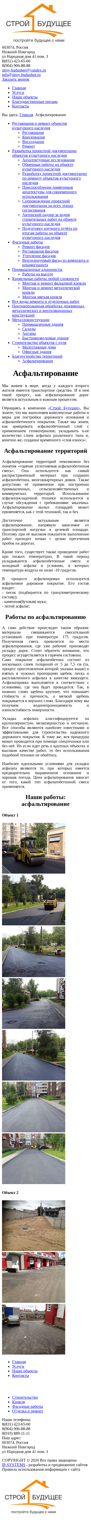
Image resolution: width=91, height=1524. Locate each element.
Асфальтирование (37, 361)
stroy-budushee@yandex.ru (24, 70)
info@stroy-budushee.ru (21, 75)
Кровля (18, 1402)
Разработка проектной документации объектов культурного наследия (44, 153)
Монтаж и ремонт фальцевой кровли (54, 283)
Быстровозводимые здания (45, 338)
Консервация (33, 137)
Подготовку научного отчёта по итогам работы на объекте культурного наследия (49, 233)
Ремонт (28, 146)
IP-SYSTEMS (13, 1465)
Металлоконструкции (31, 320)
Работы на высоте (37, 274)
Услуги (18, 92)
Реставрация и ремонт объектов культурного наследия (39, 125)
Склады (29, 329)
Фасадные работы (27, 242)
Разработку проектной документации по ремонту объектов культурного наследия (54, 178)
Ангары (29, 333)
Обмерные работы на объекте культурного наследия (47, 166)
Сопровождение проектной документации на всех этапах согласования (47, 205)
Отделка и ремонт (27, 1411)
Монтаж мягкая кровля (42, 297)
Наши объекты (25, 97)
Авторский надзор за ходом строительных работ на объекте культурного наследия (49, 219)
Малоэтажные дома (39, 347)
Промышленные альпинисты (37, 269)
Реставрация (33, 132)
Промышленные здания (42, 324)
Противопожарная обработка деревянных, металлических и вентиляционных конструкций (48, 310)
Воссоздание (33, 142)
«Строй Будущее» (64, 408)
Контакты (20, 106)
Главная (19, 88)
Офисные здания (36, 352)
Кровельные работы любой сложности (45, 278)
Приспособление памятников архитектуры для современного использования (49, 192)
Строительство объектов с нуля (39, 342)
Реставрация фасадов (40, 251)
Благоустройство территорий (37, 356)
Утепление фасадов (39, 256)
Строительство (25, 1397)
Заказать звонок (15, 79)
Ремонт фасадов (36, 247)
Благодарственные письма (35, 101)
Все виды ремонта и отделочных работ (45, 301)
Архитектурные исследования (48, 160)
